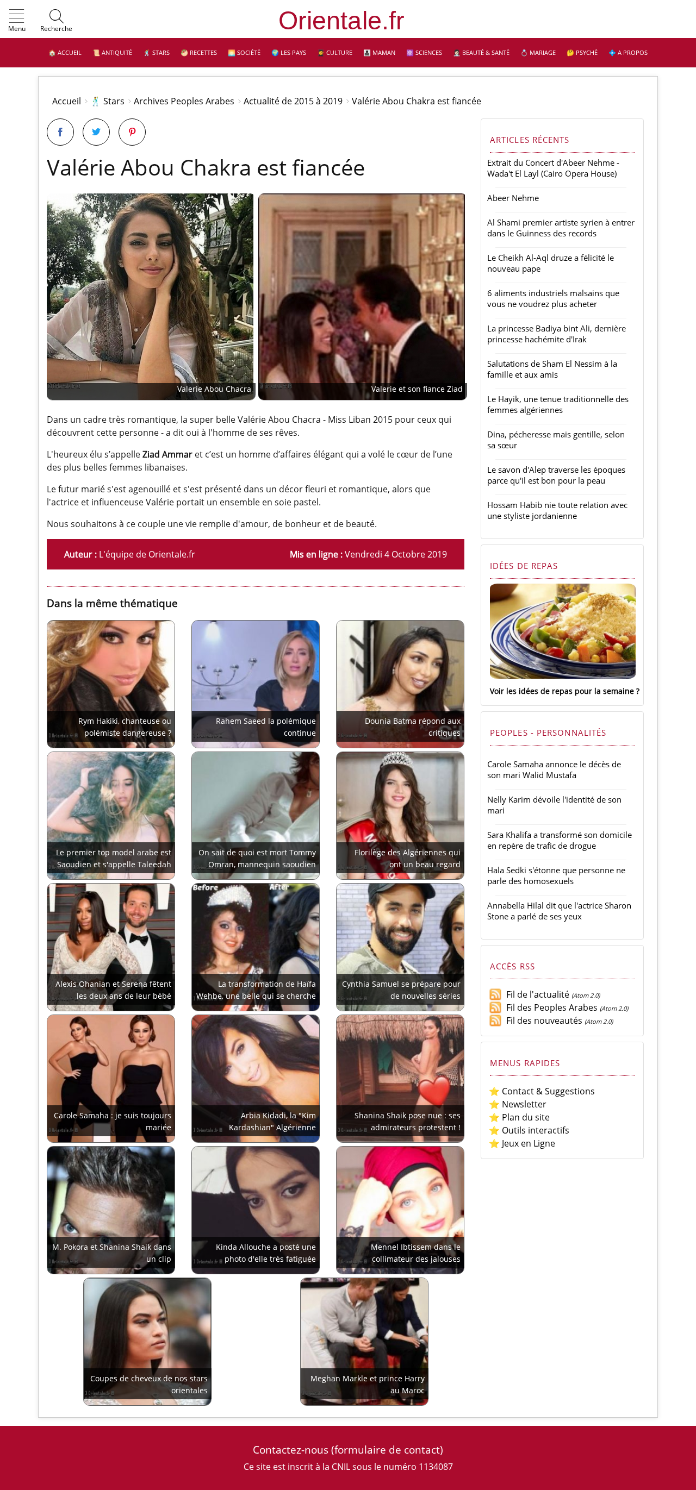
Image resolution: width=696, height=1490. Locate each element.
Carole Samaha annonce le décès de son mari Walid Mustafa (554, 769)
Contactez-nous (290, 1449)
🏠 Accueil (65, 52)
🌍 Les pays (288, 52)
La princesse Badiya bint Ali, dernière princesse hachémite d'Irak (556, 334)
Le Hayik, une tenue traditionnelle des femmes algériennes (558, 404)
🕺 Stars (156, 52)
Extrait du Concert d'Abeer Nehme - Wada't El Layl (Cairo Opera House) (553, 168)
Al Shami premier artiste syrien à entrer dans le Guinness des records (561, 228)
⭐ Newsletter (517, 1104)
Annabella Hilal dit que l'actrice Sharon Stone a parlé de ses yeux (559, 911)
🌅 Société (244, 52)
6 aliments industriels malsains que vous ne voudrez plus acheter (553, 298)
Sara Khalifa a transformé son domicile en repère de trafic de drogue (559, 840)
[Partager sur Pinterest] (132, 132)
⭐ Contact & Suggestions (542, 1091)
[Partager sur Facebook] (60, 132)
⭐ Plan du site (519, 1117)
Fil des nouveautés (542, 1020)
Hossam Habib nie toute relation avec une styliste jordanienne (557, 510)
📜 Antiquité (112, 52)
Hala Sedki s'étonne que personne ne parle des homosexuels (556, 875)
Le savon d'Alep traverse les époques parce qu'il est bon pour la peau (556, 475)
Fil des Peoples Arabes (550, 1007)
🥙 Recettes (199, 52)
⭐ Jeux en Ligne (522, 1143)
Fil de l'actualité (535, 994)
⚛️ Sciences (424, 52)
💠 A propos (628, 52)
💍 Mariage (538, 52)
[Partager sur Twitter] (96, 132)
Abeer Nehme (513, 197)
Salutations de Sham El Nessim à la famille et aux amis (552, 369)
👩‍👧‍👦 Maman (379, 52)
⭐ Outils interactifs (529, 1130)
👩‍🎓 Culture (334, 52)
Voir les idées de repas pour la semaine (562, 691)
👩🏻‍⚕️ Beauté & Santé (481, 52)
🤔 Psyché (582, 52)
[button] (17, 21)
